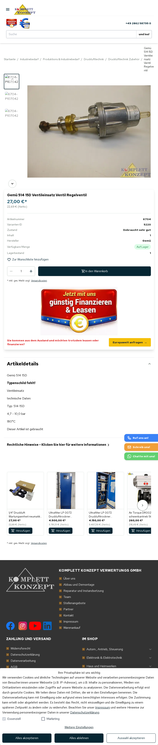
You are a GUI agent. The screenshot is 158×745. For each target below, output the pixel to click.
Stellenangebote (72, 603)
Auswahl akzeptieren (131, 738)
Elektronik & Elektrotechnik (102, 658)
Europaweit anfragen (130, 342)
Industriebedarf (29, 59)
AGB (11, 667)
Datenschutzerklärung (84, 712)
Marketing (53, 719)
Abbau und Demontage (76, 585)
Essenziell (14, 719)
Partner (66, 609)
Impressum (102, 707)
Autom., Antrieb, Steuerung (102, 649)
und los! (144, 34)
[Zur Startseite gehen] (28, 9)
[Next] (12, 184)
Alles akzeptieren (26, 738)
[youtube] (35, 626)
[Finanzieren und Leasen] (11, 23)
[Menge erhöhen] (31, 271)
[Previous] (12, 79)
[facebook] (10, 626)
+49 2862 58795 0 (138, 23)
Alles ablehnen (79, 738)
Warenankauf (69, 628)
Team (65, 597)
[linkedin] (47, 626)
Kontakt (66, 615)
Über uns (67, 578)
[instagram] (22, 626)
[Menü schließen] (8, 9)
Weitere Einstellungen (79, 727)
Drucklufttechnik (94, 59)
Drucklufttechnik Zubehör (124, 59)
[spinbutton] (21, 271)
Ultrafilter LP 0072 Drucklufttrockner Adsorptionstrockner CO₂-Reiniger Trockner (105, 514)
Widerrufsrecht (18, 648)
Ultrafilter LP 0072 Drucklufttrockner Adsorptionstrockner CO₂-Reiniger (65, 514)
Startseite (10, 59)
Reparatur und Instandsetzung (81, 591)
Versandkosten (39, 280)
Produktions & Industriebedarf (61, 59)
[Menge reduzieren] (11, 271)
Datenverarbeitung (21, 661)
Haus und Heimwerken (99, 666)
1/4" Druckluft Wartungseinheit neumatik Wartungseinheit (24, 514)
